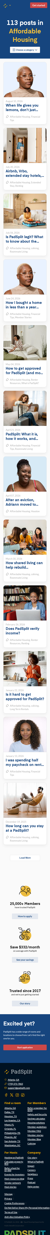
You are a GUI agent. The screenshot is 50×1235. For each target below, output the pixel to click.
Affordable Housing (20, 116)
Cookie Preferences (14, 1203)
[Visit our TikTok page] (22, 1095)
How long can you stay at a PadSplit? (25, 828)
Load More (25, 858)
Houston (35, 511)
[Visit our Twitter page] (11, 1095)
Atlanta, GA (13, 1080)
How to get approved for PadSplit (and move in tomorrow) (25, 373)
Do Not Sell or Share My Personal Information (27, 1207)
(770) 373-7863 (15, 1084)
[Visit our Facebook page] (6, 1095)
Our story (25, 1003)
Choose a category (25, 49)
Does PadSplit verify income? (22, 630)
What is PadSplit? (30, 383)
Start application (25, 1047)
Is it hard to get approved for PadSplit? (25, 696)
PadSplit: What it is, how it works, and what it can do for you (24, 438)
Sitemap (8, 1194)
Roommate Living (24, 448)
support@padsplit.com (19, 1088)
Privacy (8, 1198)
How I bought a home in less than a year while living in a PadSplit (24, 309)
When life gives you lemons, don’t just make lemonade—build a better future (22, 112)
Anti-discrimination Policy (17, 1216)
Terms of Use (10, 1212)
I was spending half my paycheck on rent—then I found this (23, 764)
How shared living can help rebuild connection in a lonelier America (24, 569)
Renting (19, 185)
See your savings (25, 959)
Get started (38, 5)
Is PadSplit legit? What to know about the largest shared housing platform (25, 243)
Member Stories (23, 317)
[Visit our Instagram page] (17, 1095)
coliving (35, 248)
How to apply (25, 916)
